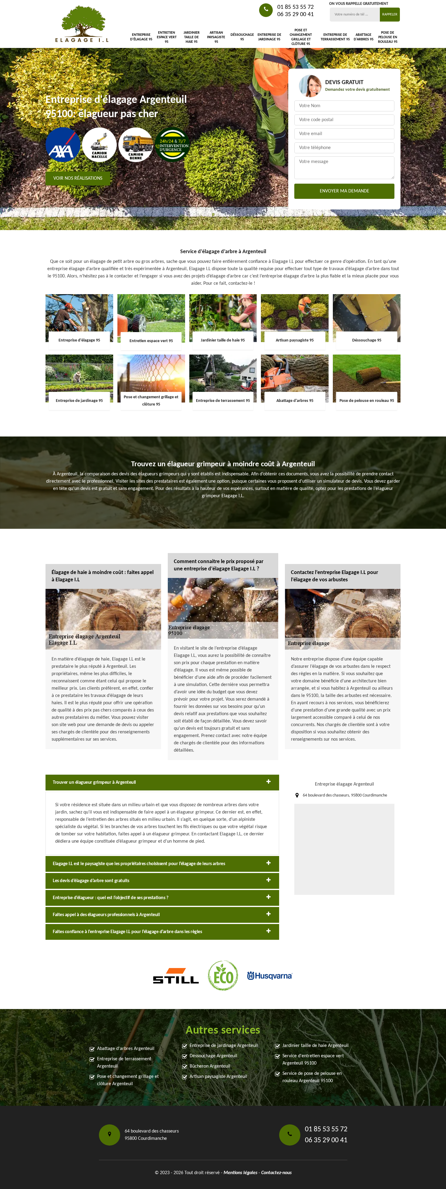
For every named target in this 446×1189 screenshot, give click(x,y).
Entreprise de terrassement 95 (335, 37)
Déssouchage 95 (242, 37)
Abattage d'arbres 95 (363, 37)
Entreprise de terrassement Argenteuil (124, 1063)
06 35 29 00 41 (295, 15)
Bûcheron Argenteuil (210, 1066)
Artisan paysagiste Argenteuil (218, 1076)
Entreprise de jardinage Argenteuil (224, 1045)
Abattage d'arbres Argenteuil (125, 1048)
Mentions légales (240, 1172)
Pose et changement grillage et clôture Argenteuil (128, 1080)
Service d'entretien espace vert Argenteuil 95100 (313, 1060)
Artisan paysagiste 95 (216, 37)
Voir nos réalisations (77, 178)
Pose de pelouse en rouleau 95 (387, 37)
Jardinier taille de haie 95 (192, 37)
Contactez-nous (276, 1172)
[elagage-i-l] (82, 24)
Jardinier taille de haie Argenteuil (315, 1045)
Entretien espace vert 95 (167, 37)
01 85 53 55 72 (295, 7)
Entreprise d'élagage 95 (141, 37)
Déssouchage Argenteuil (213, 1056)
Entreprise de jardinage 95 (269, 37)
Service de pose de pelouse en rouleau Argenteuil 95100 (312, 1077)
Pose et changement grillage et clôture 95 (301, 37)
